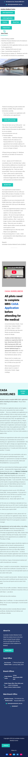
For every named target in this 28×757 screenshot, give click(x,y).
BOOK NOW (8, 650)
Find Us (5, 22)
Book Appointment (8, 12)
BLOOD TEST (7, 184)
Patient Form (6, 27)
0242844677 (4, 35)
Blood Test (16, 22)
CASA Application (7, 18)
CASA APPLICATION (9, 120)
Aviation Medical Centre (8, 9)
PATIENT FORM (23, 392)
